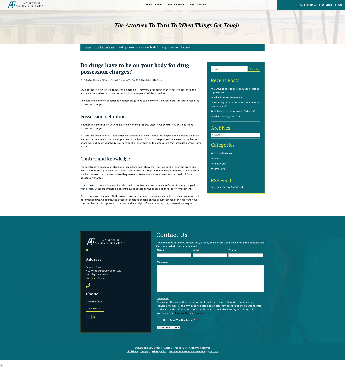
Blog (191, 5)
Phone (232, 250)
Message (162, 262)
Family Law (220, 163)
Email (197, 250)
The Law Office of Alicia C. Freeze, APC (111, 80)
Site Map (145, 351)
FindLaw (213, 351)
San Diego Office (95, 278)
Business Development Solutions (187, 351)
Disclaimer (163, 298)
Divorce (218, 158)
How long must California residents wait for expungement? (235, 104)
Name (160, 250)
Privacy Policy (202, 313)
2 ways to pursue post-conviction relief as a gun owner (235, 90)
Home (149, 5)
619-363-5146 (330, 5)
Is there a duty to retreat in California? (234, 111)
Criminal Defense (154, 80)
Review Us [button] (95, 308)
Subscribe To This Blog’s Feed (227, 187)
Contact (201, 5)
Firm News (219, 168)
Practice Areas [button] (176, 5)
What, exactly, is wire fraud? (229, 116)
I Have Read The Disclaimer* (179, 320)
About (158, 5)
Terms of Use (182, 313)
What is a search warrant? (228, 97)
